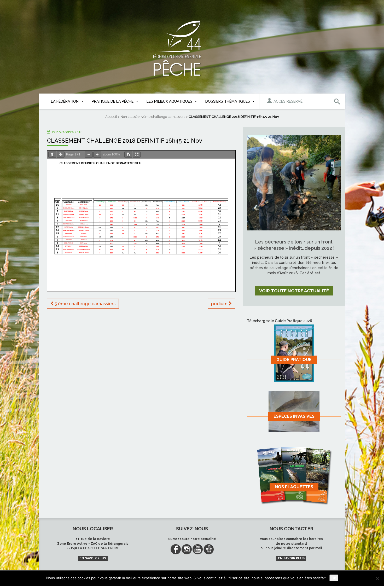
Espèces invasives (294, 416)
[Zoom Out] (89, 155)
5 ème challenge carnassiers (163, 117)
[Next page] (61, 155)
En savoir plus (92, 558)
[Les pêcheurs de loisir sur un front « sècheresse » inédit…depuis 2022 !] (294, 182)
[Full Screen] (137, 155)
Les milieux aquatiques (169, 101)
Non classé (128, 117)
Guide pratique (294, 359)
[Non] (377, 578)
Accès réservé (287, 101)
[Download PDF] (128, 155)
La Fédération (65, 101)
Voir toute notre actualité (294, 290)
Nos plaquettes (294, 486)
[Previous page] (52, 155)
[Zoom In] (97, 155)
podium (220, 303)
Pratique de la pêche (112, 101)
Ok (333, 578)
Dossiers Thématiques (227, 101)
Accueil (111, 117)
